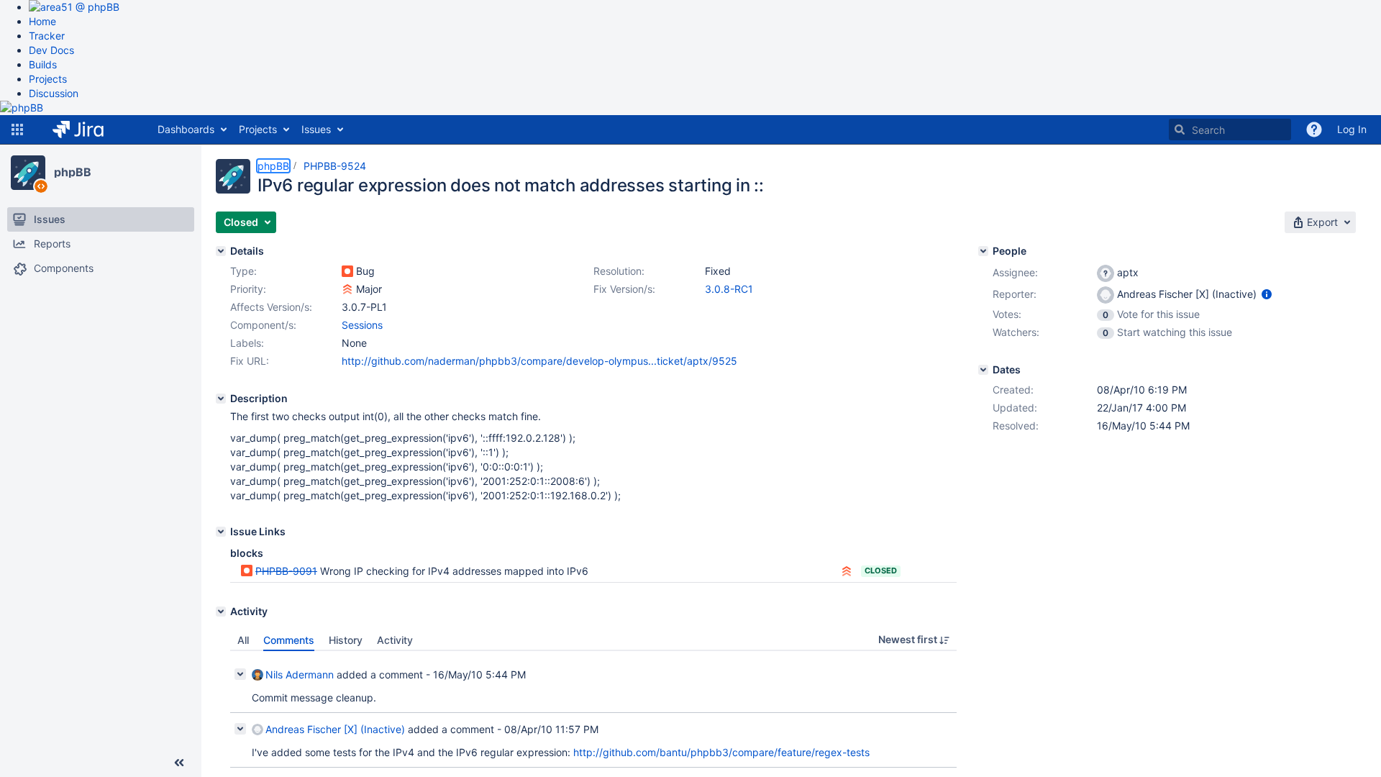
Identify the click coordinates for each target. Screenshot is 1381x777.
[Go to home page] (89, 129)
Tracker (47, 35)
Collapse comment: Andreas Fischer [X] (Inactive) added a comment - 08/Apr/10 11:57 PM (240, 729)
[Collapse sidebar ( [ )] (179, 762)
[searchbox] (1230, 129)
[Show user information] (1266, 294)
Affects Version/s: (271, 307)
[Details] (221, 251)
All (243, 640)
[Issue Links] (221, 532)
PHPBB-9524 (335, 166)
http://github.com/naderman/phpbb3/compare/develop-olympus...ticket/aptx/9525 (539, 361)
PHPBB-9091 (286, 571)
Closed (881, 570)
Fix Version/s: (624, 289)
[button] (17, 129)
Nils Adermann (299, 674)
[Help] (1314, 129)
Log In (1352, 129)
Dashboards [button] (186, 129)
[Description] (221, 399)
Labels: (247, 343)
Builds (43, 64)
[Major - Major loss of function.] (347, 289)
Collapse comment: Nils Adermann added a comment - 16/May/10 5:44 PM (240, 674)
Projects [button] (258, 129)
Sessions (362, 325)
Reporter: (1014, 294)
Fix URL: (249, 361)
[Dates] (983, 370)
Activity (395, 640)
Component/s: (263, 325)
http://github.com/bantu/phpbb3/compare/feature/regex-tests (721, 752)
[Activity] (221, 611)
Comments (288, 640)
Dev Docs (51, 50)
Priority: (248, 289)
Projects (48, 79)
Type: (243, 271)
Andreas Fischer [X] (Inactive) (335, 729)
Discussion (53, 93)
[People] (983, 251)
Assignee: (1015, 272)
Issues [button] (316, 129)
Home (42, 21)
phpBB (72, 172)
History (346, 640)
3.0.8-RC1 (729, 289)
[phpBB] (28, 172)
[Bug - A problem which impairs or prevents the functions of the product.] (347, 271)
